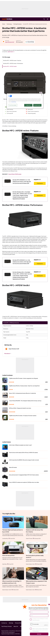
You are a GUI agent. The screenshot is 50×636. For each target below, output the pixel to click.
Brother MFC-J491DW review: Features (12, 60)
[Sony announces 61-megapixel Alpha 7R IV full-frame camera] (5, 477)
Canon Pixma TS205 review (14, 174)
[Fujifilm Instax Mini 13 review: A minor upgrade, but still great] (5, 380)
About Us (16, 626)
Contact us (4, 623)
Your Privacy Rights (13, 105)
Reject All (28, 105)
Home (3, 24)
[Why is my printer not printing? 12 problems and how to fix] (13, 573)
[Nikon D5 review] (5, 469)
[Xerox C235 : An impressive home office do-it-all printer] (5, 395)
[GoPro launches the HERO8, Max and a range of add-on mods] (5, 462)
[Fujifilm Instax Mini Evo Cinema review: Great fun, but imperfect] (5, 387)
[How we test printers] (13, 548)
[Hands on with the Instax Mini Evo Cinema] (37, 522)
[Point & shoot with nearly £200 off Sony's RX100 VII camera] (5, 454)
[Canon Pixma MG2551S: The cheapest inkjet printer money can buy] (5, 402)
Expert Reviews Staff (9, 42)
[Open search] (44, 19)
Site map (11, 623)
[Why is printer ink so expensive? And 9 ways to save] (37, 573)
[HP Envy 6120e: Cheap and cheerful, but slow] (5, 410)
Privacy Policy (18, 623)
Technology (9, 24)
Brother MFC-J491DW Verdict (10, 66)
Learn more (10, 51)
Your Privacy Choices (6, 626)
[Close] (41, 95)
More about (7, 353)
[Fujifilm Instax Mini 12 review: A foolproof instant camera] (5, 417)
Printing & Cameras (17, 24)
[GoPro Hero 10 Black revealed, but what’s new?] (5, 447)
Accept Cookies (37, 105)
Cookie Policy (13, 101)
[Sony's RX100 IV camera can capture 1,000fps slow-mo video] (5, 484)
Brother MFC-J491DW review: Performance (13, 63)
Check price (40, 183)
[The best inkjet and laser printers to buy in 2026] (13, 522)
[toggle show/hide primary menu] (47, 19)
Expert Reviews (6, 19)
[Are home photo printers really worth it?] (37, 548)
